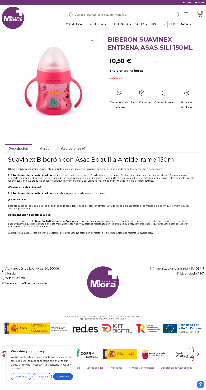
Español (199, 2)
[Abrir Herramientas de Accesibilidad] (200, 384)
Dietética (96, 24)
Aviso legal (116, 367)
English (187, 2)
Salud (139, 24)
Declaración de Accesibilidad (176, 367)
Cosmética (74, 24)
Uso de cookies (94, 367)
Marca (44, 148)
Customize (21, 376)
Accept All (63, 376)
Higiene (156, 24)
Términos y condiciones (141, 367)
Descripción (18, 148)
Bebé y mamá (178, 24)
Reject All (42, 376)
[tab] (18, 148)
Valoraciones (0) (73, 148)
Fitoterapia (119, 24)
